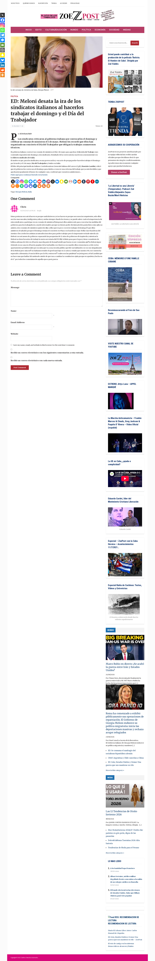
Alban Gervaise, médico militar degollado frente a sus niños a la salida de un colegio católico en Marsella (126, 879)
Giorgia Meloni (21, 192)
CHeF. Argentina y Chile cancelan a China (126, 758)
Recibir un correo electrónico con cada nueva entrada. (36, 360)
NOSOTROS (15, 3)
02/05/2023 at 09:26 (27, 211)
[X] (13, 182)
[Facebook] (17, 182)
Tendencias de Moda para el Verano (123, 848)
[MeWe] (97, 182)
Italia (30, 192)
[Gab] (22, 186)
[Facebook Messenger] (31, 182)
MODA (110, 777)
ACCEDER (63, 3)
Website (14, 334)
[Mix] (13, 186)
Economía (100, 30)
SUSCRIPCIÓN (43, 3)
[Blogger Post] (2, 50)
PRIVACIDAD (75, 3)
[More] (48, 186)
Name (13, 311)
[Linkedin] (44, 182)
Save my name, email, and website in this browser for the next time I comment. (44, 345)
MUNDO (110, 630)
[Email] (66, 182)
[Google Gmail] (70, 182)
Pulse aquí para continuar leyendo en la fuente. (29, 175)
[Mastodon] (26, 186)
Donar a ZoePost (119, 172)
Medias (127, 30)
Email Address (18, 322)
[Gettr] (93, 182)
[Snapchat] (62, 182)
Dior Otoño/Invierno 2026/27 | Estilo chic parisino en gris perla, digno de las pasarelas (124, 833)
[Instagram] (22, 182)
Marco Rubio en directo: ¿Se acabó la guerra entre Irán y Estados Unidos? (125, 667)
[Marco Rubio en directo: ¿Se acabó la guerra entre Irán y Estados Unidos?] (125, 648)
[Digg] (35, 186)
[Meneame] (17, 186)
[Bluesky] (57, 182)
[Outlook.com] (75, 182)
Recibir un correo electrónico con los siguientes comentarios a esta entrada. (47, 353)
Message (15, 287)
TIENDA (54, 3)
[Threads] (53, 182)
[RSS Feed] (44, 186)
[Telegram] (35, 182)
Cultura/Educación (56, 30)
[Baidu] (31, 186)
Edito (38, 30)
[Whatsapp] (26, 182)
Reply (39, 211)
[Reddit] (79, 182)
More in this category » (115, 770)
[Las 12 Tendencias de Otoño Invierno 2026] (125, 796)
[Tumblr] (84, 182)
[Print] (39, 186)
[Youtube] (39, 182)
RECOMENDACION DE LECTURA (122, 923)
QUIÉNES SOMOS (29, 3)
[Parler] (48, 182)
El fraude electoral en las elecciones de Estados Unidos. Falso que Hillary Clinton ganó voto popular (125, 893)
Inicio (29, 30)
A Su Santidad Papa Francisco (122, 868)
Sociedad (114, 30)
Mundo (74, 30)
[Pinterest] (88, 182)
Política (86, 30)
